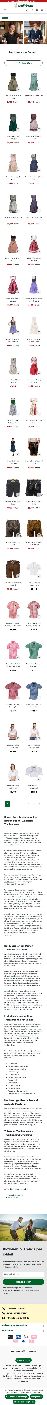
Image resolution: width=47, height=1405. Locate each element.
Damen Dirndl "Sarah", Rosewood (34, 381)
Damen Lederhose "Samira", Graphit (13, 503)
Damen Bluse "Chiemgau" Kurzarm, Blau (34, 706)
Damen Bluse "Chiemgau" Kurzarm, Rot (13, 706)
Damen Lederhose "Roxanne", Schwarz (34, 462)
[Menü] (4, 10)
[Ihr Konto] (37, 10)
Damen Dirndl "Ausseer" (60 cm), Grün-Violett (13, 340)
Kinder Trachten (13, 1197)
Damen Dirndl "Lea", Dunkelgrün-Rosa (13, 422)
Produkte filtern (25, 63)
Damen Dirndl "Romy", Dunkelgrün (13, 138)
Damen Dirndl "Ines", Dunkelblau (13, 462)
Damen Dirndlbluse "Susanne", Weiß (34, 746)
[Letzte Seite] (40, 804)
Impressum (15, 1351)
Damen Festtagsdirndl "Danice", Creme (34, 340)
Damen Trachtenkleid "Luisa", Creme (34, 422)
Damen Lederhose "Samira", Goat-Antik (13, 584)
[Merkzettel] (31, 10)
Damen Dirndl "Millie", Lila (34, 217)
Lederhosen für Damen (30, 1027)
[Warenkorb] (42, 10)
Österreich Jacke (21, 901)
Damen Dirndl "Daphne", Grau (13, 217)
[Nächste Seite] (34, 804)
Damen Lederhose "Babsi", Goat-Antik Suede (34, 543)
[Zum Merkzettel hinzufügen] (18, 89)
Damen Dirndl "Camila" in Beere (34, 138)
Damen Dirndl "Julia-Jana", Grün (13, 97)
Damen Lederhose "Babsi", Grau (13, 543)
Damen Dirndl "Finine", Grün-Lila (34, 178)
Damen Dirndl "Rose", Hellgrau (13, 381)
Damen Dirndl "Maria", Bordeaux (34, 259)
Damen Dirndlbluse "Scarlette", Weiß (13, 787)
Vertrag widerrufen (23, 1360)
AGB (23, 1351)
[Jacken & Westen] (30, 32)
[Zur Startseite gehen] (23, 5)
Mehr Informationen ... (33, 1392)
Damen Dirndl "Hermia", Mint (34, 96)
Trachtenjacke (24, 1036)
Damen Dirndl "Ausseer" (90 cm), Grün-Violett (33, 300)
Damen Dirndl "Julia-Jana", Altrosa (13, 259)
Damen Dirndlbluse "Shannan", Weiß (13, 746)
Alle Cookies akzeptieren (24, 1402)
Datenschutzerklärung (10, 1290)
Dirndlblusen (15, 976)
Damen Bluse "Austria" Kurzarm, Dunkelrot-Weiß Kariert (34, 625)
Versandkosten (9, 1368)
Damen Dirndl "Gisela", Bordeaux (13, 300)
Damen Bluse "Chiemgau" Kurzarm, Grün (34, 665)
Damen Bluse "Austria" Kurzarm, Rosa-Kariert (13, 665)
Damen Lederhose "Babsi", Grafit (34, 503)
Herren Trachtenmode (15, 1195)
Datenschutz (31, 1351)
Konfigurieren (36, 1397)
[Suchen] (26, 10)
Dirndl (9, 954)
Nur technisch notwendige (16, 1397)
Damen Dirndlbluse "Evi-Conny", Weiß (34, 787)
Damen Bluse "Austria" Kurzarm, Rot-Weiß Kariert (13, 625)
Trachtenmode (9, 882)
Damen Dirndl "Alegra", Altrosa (13, 178)
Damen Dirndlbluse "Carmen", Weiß (34, 584)
